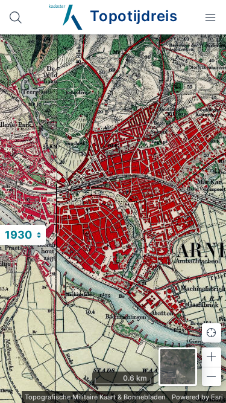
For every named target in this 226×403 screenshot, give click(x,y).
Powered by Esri (197, 397)
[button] (211, 357)
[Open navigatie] (210, 17)
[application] (113, 218)
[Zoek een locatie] (15, 17)
